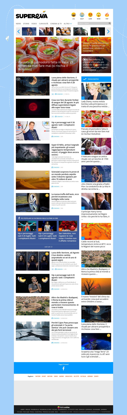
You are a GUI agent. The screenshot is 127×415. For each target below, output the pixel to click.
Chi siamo (19, 411)
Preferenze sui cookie (48, 411)
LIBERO (22, 409)
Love (90, 19)
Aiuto (56, 411)
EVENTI (96, 376)
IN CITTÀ (76, 376)
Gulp (82, 19)
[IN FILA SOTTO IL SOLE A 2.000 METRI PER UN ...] (63, 31)
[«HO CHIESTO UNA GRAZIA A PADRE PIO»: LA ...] (29, 31)
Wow (98, 19)
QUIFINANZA (88, 409)
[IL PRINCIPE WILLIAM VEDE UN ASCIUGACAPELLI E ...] (98, 31)
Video (34, 23)
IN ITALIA (83, 376)
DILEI (76, 409)
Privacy (32, 411)
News (18, 23)
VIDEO (56, 376)
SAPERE (61, 376)
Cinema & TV (56, 23)
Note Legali (26, 411)
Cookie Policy (38, 411)
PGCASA (54, 409)
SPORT (44, 376)
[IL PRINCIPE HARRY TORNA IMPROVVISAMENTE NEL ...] (46, 31)
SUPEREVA (104, 409)
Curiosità (43, 23)
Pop (107, 19)
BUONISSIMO (96, 409)
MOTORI (49, 376)
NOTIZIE (38, 376)
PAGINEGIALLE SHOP (45, 409)
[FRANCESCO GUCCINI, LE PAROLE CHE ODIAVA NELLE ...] (80, 31)
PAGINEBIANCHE (62, 409)
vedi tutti (48, 247)
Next (108, 31)
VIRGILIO (27, 409)
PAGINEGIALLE (35, 409)
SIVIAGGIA (82, 409)
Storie (26, 23)
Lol (73, 19)
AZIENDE (90, 376)
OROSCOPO (68, 376)
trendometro (93, 79)
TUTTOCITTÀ (71, 409)
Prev (18, 31)
